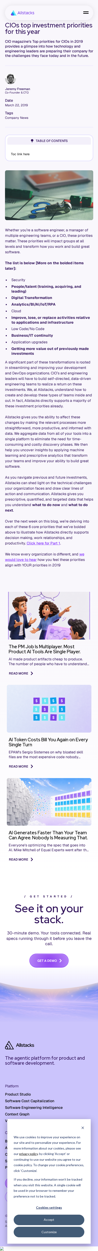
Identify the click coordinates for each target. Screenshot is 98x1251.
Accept (49, 1220)
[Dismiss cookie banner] (82, 1128)
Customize (49, 1232)
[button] (85, 12)
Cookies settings (49, 1207)
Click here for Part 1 (43, 543)
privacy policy (28, 1154)
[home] (21, 12)
